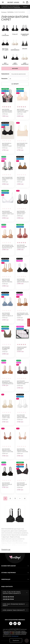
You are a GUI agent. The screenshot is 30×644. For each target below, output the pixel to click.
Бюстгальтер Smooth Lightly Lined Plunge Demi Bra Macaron (22, 450)
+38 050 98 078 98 (8, 597)
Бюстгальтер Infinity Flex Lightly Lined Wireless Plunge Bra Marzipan (7, 416)
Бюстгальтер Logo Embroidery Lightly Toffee (23, 314)
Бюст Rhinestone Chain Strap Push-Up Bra (7, 178)
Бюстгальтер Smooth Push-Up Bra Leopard (22, 484)
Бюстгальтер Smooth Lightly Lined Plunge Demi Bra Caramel (7, 450)
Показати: (4, 78)
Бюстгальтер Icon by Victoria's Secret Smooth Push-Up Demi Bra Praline (8, 246)
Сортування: (5, 74)
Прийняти (16, 640)
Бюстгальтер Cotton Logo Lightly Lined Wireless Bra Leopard (21, 178)
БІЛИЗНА (10, 12)
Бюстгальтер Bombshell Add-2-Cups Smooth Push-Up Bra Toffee (8, 382)
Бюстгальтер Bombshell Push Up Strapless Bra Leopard (23, 382)
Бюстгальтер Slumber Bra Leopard (6, 348)
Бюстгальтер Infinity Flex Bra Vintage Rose (22, 246)
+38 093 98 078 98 (8, 599)
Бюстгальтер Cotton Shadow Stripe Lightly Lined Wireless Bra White (8, 212)
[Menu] (3, 2)
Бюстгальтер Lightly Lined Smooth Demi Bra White (22, 416)
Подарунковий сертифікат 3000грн (21, 348)
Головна (3, 12)
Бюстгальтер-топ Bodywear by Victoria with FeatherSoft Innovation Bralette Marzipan (22, 144)
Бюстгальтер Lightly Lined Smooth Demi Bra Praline (7, 280)
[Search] (23, 2)
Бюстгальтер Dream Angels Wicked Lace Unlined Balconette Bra (21, 212)
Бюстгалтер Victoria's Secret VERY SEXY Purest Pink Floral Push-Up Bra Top (7, 110)
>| (24, 498)
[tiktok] (15, 623)
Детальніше (17, 7)
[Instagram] (19, 623)
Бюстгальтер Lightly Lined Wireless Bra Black (23, 280)
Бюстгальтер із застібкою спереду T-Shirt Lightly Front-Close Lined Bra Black (7, 144)
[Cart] (27, 2)
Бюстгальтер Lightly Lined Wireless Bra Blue (7, 314)
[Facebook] (10, 623)
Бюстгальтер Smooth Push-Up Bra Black (7, 484)
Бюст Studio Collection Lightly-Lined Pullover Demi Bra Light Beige (23, 110)
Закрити (25, 6)
